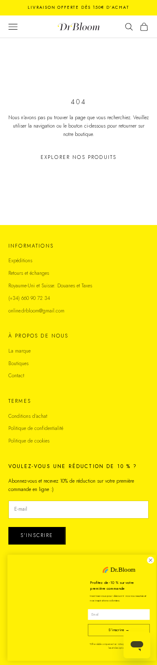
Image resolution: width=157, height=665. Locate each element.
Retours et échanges (28, 273)
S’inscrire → (116, 630)
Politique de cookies (28, 441)
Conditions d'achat (27, 416)
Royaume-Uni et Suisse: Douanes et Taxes (50, 285)
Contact (16, 375)
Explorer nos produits (78, 157)
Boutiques (18, 363)
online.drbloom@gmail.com (36, 311)
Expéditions (20, 260)
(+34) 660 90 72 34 (29, 298)
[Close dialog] (147, 560)
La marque (19, 351)
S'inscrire (37, 535)
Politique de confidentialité (35, 428)
